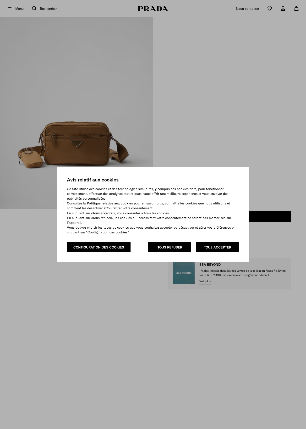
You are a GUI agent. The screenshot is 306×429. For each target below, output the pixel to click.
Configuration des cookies (98, 247)
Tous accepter (217, 247)
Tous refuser (170, 247)
